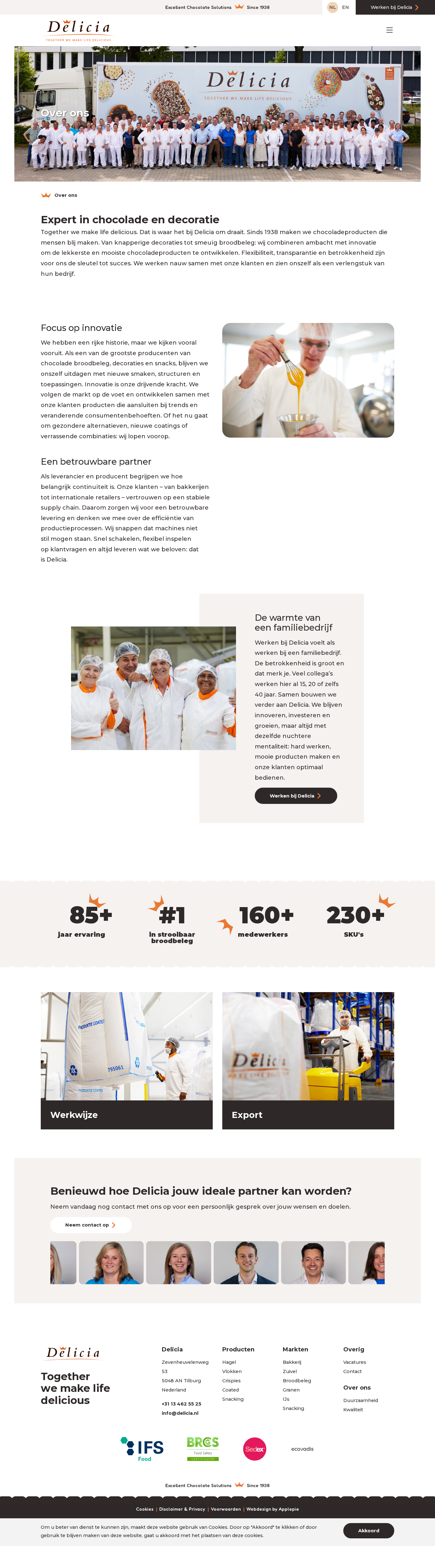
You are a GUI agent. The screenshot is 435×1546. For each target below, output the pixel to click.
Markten (295, 1349)
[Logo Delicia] (78, 30)
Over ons (357, 1387)
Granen (291, 1390)
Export (247, 1115)
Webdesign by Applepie (272, 1509)
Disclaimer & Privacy (182, 1509)
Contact (352, 1371)
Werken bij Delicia (391, 7)
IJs (286, 1399)
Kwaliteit (353, 1410)
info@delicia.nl (180, 1413)
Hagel (229, 1362)
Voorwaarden (226, 1509)
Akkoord (368, 1531)
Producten (238, 1349)
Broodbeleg (297, 1381)
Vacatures (354, 1362)
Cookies (144, 1509)
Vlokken (232, 1371)
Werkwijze (74, 1115)
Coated (230, 1390)
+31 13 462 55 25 (181, 1404)
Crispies (231, 1381)
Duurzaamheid (360, 1400)
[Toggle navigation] (389, 30)
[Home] (46, 195)
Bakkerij (292, 1362)
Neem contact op (87, 1225)
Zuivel (290, 1371)
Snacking (233, 1399)
